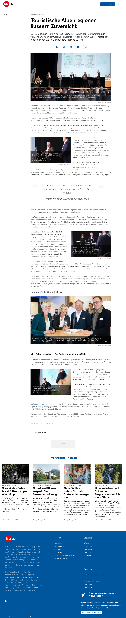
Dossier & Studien (61, 558)
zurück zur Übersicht (41, 432)
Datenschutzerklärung (25, 616)
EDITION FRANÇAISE (108, 4)
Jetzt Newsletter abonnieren (91, 612)
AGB (17, 616)
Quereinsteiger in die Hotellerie (44, 404)
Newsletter (88, 546)
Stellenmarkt (89, 552)
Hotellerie (58, 543)
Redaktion (88, 578)
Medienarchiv (89, 587)
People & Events (60, 552)
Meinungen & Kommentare (64, 555)
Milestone (87, 555)
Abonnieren (88, 584)
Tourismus (58, 549)
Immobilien (88, 549)
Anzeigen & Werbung (92, 581)
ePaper (86, 543)
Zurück (6, 14)
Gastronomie (59, 546)
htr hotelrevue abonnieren (94, 575)
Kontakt (4, 616)
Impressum (11, 616)
